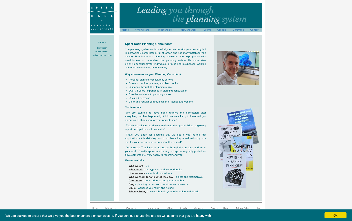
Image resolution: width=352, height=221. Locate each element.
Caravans (238, 29)
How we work (188, 29)
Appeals (221, 29)
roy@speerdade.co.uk (102, 55)
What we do (165, 29)
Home (125, 29)
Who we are (142, 29)
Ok (335, 215)
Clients (207, 29)
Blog (258, 208)
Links (225, 208)
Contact (254, 29)
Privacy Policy (242, 208)
